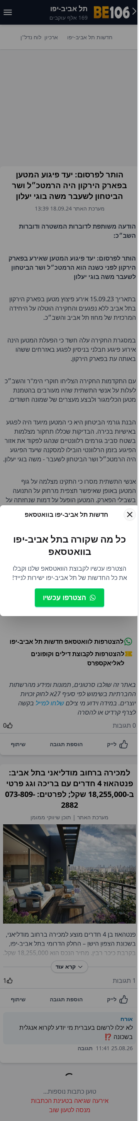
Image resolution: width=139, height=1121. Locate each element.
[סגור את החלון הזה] (130, 514)
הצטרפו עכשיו (64, 597)
